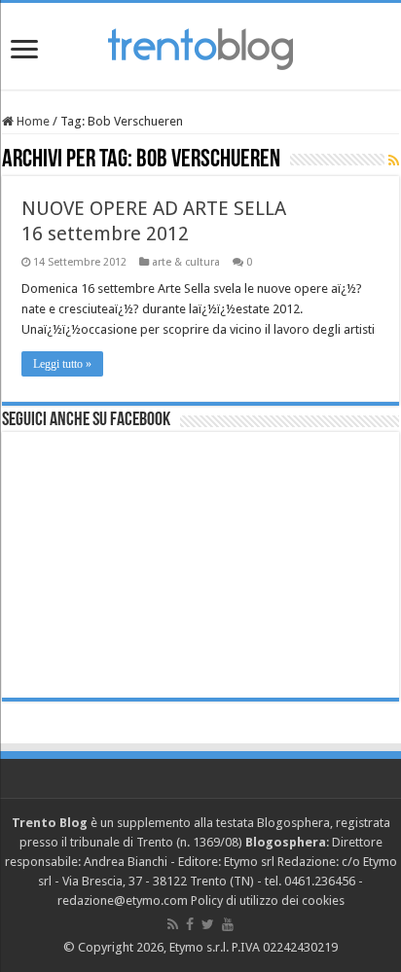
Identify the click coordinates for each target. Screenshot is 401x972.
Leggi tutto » (62, 364)
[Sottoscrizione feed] (393, 160)
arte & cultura (186, 262)
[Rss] (172, 924)
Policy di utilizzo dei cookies (268, 900)
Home (32, 121)
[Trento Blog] (200, 45)
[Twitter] (208, 924)
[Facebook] (190, 924)
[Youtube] (228, 924)
